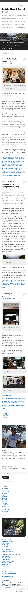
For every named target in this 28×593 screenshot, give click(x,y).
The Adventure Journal (7, 551)
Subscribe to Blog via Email (9, 466)
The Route (4, 48)
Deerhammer (15, 167)
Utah (19, 174)
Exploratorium (19, 404)
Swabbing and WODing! (7, 295)
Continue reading (6, 154)
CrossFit (8, 158)
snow (3, 174)
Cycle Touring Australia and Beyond (10, 558)
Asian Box (20, 400)
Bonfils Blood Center (10, 161)
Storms (6, 174)
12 (24, 182)
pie (14, 172)
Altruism (16, 400)
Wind (16, 286)
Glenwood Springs (6, 169)
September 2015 (6, 495)
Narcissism (10, 405)
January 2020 (5, 488)
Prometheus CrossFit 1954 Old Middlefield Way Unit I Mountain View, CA (9, 573)
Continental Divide (10, 165)
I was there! (5, 546)
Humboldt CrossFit (6, 228)
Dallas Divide (9, 167)
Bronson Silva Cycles (10, 402)
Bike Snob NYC (5, 548)
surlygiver (4, 450)
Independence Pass (17, 169)
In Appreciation (17, 45)
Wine (19, 286)
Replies (18, 175)
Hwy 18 (7, 283)
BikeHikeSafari (5, 556)
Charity (20, 402)
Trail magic (15, 174)
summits (11, 174)
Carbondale (19, 162)
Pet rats (15, 405)
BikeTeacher (8, 401)
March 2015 (5, 505)
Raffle (18, 405)
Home (3, 42)
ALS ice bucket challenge (7, 400)
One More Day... (6, 544)
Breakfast (18, 161)
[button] (10, 531)
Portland (14, 280)
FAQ (3, 45)
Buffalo (16, 402)
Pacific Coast (9, 280)
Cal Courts (14, 220)
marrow (21, 171)
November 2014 (5, 511)
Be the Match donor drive (11, 157)
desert (19, 167)
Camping (20, 157)
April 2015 (4, 503)
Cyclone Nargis (12, 404)
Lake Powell (9, 171)
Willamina (12, 286)
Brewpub (4, 162)
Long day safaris (6, 559)
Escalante (16, 168)
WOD (14, 175)
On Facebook (5, 580)
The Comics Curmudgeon (8, 561)
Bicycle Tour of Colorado (13, 160)
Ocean (10, 283)
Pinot (24, 283)
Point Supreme (19, 172)
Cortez (16, 165)
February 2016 (5, 491)
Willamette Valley (6, 286)
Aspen (19, 158)
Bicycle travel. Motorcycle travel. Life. (11, 554)
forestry (20, 168)
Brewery (22, 161)
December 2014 (5, 509)
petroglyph (11, 172)
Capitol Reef (13, 162)
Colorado (12, 164)
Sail (13, 284)
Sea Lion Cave (17, 284)
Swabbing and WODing (12, 407)
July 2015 (4, 498)
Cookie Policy (8, 587)
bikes (20, 160)
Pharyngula (5, 564)
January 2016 (5, 493)
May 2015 (4, 501)
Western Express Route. (9, 114)
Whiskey (11, 175)
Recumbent (8, 284)
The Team (11, 48)
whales (22, 284)
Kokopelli (4, 171)
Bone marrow (5, 281)
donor (3, 168)
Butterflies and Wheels (7, 563)
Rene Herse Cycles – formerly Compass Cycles (13, 553)
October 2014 (5, 513)
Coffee (7, 164)
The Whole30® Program (8, 549)
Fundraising (4, 405)
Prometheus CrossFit (7, 566)
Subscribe (6, 477)
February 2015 (5, 506)
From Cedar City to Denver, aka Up (9, 60)
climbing (4, 164)
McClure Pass (5, 172)
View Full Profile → (6, 463)
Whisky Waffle (5, 543)
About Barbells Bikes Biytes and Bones (15, 42)
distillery (24, 167)
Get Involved (9, 45)
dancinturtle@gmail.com (7, 576)
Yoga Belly (22, 407)
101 (21, 280)
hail (11, 169)
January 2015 (5, 508)
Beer (6, 160)
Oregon (14, 283)
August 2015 (5, 496)
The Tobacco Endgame (7, 541)
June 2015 (4, 500)
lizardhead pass (15, 171)
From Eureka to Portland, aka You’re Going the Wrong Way (10, 184)
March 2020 (5, 486)
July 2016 (4, 490)
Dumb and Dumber (9, 168)
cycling (3, 167)
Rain (24, 172)
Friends (12, 158)
